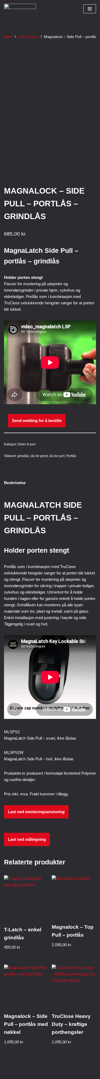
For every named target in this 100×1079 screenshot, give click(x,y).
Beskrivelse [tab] (15, 482)
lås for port (57, 456)
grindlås (23, 456)
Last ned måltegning (27, 839)
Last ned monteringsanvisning (36, 811)
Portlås (71, 456)
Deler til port (28, 37)
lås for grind (39, 456)
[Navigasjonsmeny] (89, 8)
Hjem (8, 37)
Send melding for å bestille (37, 420)
